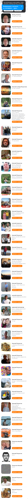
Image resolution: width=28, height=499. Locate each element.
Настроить (18, 10)
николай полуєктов (17, 151)
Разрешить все (8, 10)
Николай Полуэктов (17, 62)
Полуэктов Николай (17, 441)
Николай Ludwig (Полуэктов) (19, 86)
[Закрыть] (21, 6)
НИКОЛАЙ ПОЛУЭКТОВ (18, 307)
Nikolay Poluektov (16, 14)
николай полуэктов (17, 38)
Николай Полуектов (17, 127)
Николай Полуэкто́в (17, 26)
